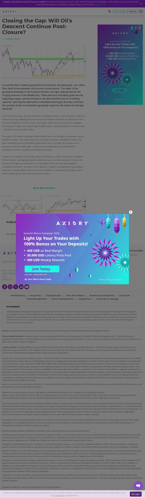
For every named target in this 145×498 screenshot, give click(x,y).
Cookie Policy (59, 495)
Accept (136, 494)
